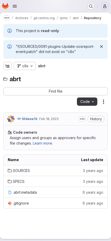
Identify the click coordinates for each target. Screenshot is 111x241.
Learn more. (43, 143)
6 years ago (93, 192)
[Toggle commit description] (82, 119)
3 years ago (93, 170)
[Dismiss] (101, 46)
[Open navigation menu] (15, 6)
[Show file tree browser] (7, 66)
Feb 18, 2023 (49, 119)
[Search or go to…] (91, 6)
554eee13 (29, 119)
